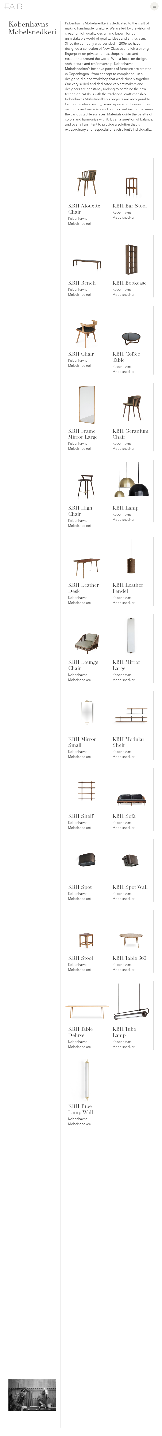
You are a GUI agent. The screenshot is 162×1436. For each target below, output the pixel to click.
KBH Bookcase (129, 283)
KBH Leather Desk (83, 588)
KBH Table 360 (129, 958)
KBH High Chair (80, 511)
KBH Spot (80, 887)
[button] (154, 6)
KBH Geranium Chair (130, 434)
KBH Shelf (80, 816)
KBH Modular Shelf (128, 742)
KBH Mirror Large (126, 665)
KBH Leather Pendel (127, 588)
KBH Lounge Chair (83, 665)
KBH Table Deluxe (80, 1032)
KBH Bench (82, 283)
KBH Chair (81, 354)
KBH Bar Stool (129, 206)
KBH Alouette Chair (84, 209)
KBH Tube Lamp (124, 1032)
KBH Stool (80, 958)
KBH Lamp (125, 508)
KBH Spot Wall (130, 887)
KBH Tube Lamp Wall (80, 1109)
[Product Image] (87, 180)
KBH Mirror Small (82, 742)
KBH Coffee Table (126, 357)
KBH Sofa (124, 816)
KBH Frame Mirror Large (83, 434)
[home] (13, 6)
